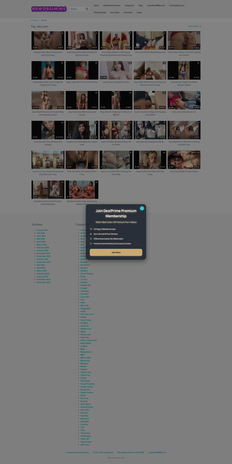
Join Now (116, 252)
